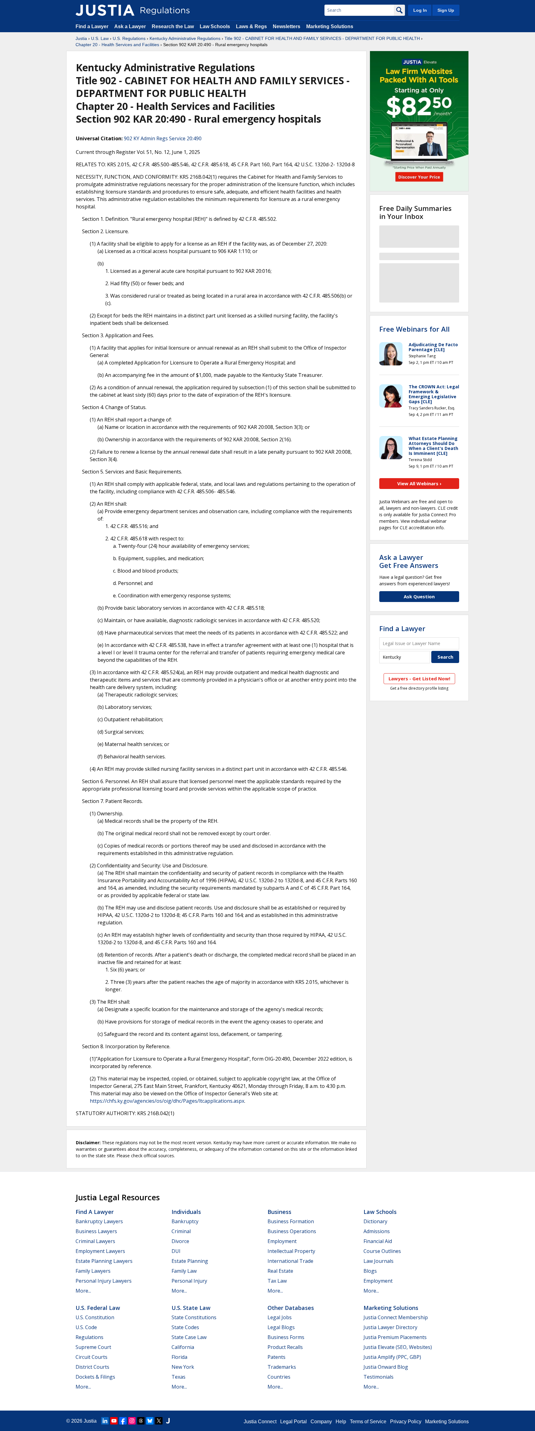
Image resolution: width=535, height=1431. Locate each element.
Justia (81, 38)
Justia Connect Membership (395, 1317)
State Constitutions (194, 1317)
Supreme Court (93, 1347)
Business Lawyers (96, 1231)
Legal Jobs (280, 1317)
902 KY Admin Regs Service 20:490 (163, 138)
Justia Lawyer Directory (390, 1327)
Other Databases (291, 1307)
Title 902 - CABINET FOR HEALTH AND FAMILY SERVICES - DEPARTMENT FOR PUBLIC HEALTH (322, 38)
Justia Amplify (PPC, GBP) (392, 1357)
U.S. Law (100, 38)
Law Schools (215, 26)
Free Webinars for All (414, 329)
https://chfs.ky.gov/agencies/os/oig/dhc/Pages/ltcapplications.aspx (167, 1100)
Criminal (181, 1231)
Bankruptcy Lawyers (99, 1221)
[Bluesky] (150, 1420)
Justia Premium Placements (395, 1337)
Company (321, 1421)
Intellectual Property (291, 1251)
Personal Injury (189, 1280)
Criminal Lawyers (95, 1241)
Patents (276, 1357)
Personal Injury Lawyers (104, 1280)
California (183, 1347)
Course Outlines (382, 1251)
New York (183, 1366)
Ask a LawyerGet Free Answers (408, 561)
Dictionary (375, 1221)
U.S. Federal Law (98, 1307)
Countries (279, 1376)
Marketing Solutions (329, 26)
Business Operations (292, 1231)
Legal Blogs (281, 1327)
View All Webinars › (419, 483)
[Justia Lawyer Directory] (168, 1420)
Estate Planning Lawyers (104, 1261)
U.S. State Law (191, 1307)
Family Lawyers (93, 1270)
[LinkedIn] (105, 1420)
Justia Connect (260, 1421)
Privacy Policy (405, 1421)
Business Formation (291, 1221)
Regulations (89, 1337)
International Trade (290, 1261)
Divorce (180, 1241)
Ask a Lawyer (130, 26)
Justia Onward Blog (385, 1366)
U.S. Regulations (129, 38)
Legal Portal (293, 1421)
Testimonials (378, 1376)
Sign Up (445, 10)
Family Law (184, 1270)
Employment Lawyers (100, 1251)
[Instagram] (132, 1420)
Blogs (370, 1270)
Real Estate (280, 1270)
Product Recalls (285, 1347)
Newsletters (286, 26)
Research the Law (173, 26)
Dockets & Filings (95, 1376)
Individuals (186, 1211)
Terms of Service (368, 1421)
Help (341, 1421)
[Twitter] (159, 1420)
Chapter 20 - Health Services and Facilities (117, 44)
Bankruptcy (185, 1221)
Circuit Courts (91, 1357)
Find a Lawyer (92, 26)
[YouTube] (114, 1420)
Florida (179, 1357)
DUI (176, 1251)
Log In (420, 10)
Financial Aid (377, 1241)
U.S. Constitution (95, 1317)
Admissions (376, 1231)
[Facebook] (123, 1420)
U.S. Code (86, 1327)
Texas (178, 1376)
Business (279, 1211)
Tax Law (277, 1280)
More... (83, 1290)
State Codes (185, 1327)
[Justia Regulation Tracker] (105, 10)
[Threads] (141, 1420)
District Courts (92, 1366)
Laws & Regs (251, 26)
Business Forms (286, 1337)
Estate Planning (190, 1261)
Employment (282, 1241)
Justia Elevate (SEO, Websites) (397, 1347)
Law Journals (378, 1261)
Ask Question (419, 596)
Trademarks (282, 1366)
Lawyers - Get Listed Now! (419, 678)
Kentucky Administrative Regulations (185, 38)
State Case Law (189, 1337)
